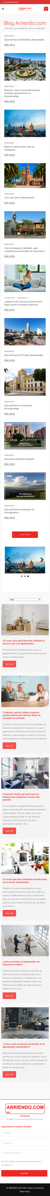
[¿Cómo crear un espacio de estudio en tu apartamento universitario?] (25, 1023)
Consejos (9, 298)
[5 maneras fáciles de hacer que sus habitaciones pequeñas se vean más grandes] (25, 773)
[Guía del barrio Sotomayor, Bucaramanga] (25, 382)
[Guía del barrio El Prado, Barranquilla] (25, 332)
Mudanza (23, 298)
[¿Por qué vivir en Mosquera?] (25, 175)
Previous (9, 560)
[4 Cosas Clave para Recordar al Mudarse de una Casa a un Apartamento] (25, 619)
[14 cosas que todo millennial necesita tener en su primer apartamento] (25, 858)
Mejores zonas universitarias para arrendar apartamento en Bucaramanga (22, 93)
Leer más (9, 664)
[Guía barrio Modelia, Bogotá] (25, 436)
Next (41, 560)
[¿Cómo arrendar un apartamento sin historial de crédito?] (25, 940)
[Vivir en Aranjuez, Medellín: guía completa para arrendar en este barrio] (25, 225)
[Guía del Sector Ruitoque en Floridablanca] (25, 486)
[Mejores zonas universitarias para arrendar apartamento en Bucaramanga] (25, 67)
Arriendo (9, 36)
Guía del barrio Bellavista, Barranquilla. (24, 39)
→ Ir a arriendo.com (9, 2)
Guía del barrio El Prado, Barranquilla (23, 355)
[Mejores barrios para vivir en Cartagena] (25, 123)
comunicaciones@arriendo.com (28, 1119)
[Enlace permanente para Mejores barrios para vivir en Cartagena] (25, 560)
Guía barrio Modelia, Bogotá (19, 459)
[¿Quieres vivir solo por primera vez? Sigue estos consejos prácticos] (25, 278)
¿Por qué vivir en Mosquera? (19, 197)
